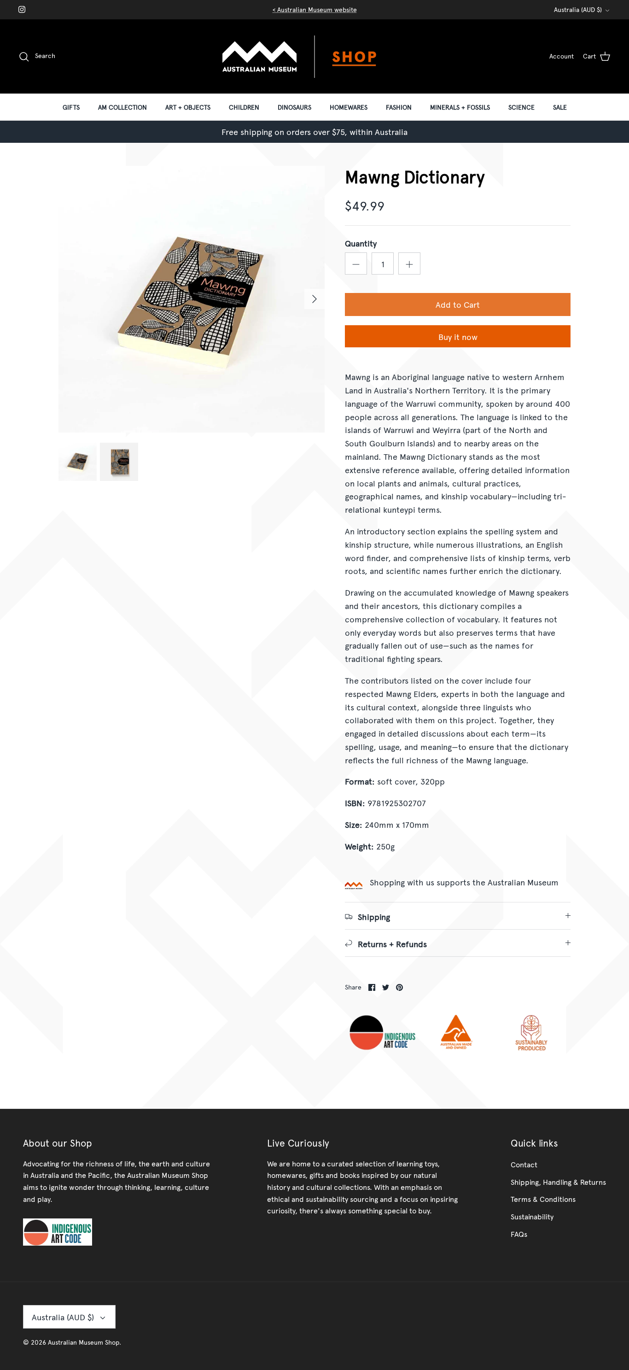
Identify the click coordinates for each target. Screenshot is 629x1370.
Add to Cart (458, 304)
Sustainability (532, 1216)
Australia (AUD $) (578, 9)
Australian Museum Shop (83, 1342)
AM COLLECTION (122, 107)
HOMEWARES (348, 107)
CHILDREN (244, 107)
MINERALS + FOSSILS (460, 107)
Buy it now (458, 336)
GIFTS (71, 107)
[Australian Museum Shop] (314, 56)
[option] (191, 299)
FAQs (519, 1234)
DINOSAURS (294, 107)
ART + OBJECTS (187, 107)
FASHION (399, 107)
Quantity (361, 243)
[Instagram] (21, 9)
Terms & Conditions (543, 1199)
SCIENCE (521, 107)
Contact (524, 1164)
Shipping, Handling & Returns (558, 1182)
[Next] (314, 299)
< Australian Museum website (315, 9)
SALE (560, 107)
